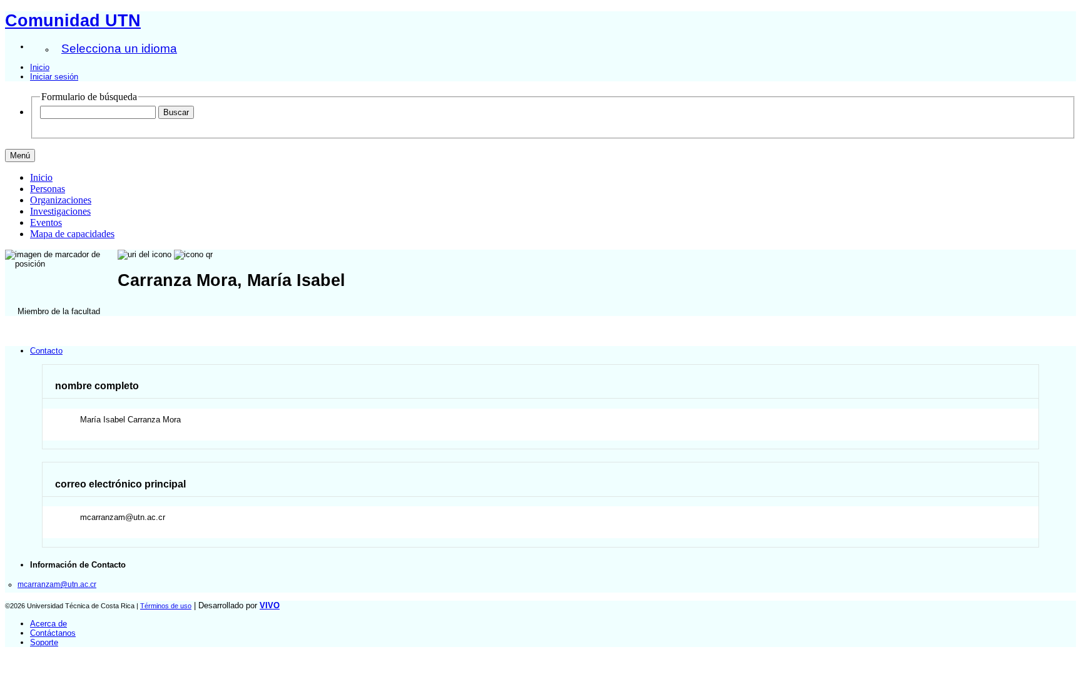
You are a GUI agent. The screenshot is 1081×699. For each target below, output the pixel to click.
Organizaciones (60, 200)
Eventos (46, 222)
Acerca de (48, 623)
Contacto (46, 350)
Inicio (39, 67)
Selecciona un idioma (119, 48)
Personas (47, 188)
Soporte (44, 642)
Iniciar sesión (54, 76)
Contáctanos (53, 633)
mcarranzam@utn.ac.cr (57, 584)
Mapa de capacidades (72, 233)
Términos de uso (165, 606)
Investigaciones (60, 211)
